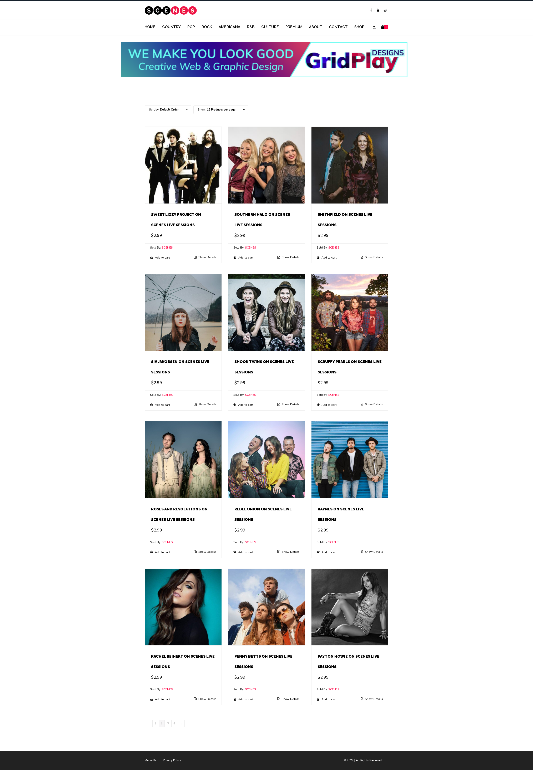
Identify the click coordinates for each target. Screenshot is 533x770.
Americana (229, 27)
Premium (293, 27)
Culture (270, 27)
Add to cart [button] (162, 257)
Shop (359, 27)
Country (171, 27)
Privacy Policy (172, 760)
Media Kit (151, 760)
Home (150, 27)
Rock (207, 27)
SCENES (167, 248)
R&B (251, 27)
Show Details (207, 257)
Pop (191, 27)
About (315, 27)
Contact (338, 27)
